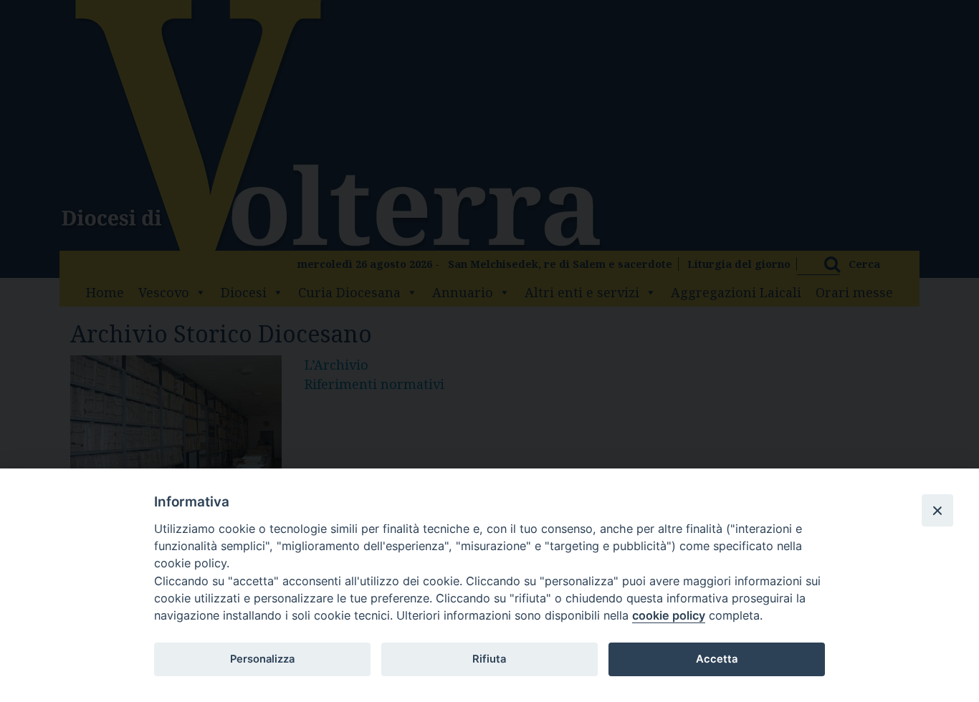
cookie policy (668, 615)
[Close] (937, 510)
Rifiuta (489, 659)
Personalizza (262, 659)
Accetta (716, 659)
